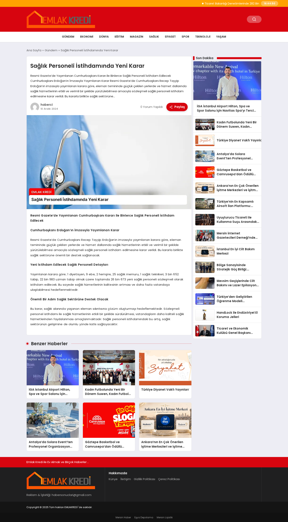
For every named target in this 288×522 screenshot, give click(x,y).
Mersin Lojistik (165, 517)
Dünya (104, 37)
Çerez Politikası (169, 479)
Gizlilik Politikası (144, 479)
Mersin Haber (123, 517)
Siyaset (170, 37)
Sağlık (154, 37)
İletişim (125, 479)
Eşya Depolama (143, 517)
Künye (113, 479)
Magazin (136, 37)
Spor (185, 37)
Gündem (68, 37)
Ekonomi (86, 37)
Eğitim (119, 37)
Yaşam (221, 37)
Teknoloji (202, 37)
